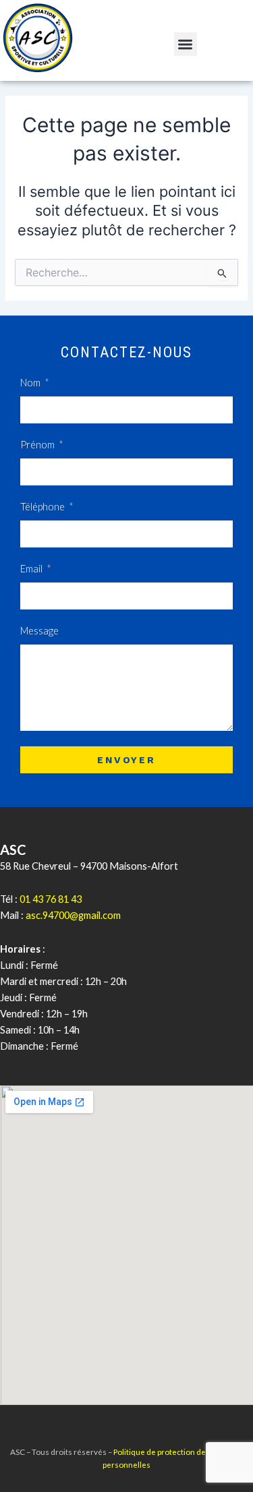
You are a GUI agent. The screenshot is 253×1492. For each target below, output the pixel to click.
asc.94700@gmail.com (73, 915)
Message (39, 630)
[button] (186, 44)
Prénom (38, 444)
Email (32, 568)
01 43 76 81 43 (51, 899)
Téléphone (43, 506)
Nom (31, 382)
